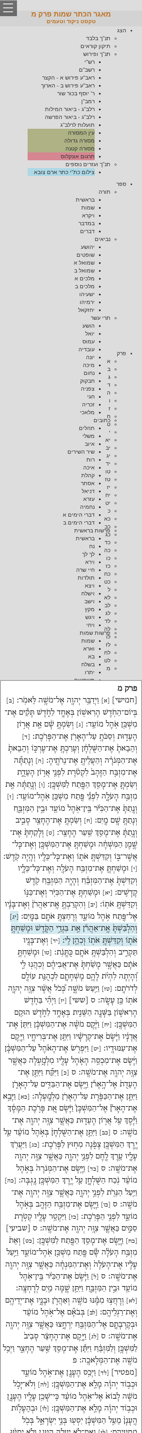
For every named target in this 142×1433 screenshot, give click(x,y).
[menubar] (71, 101)
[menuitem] (63, 101)
